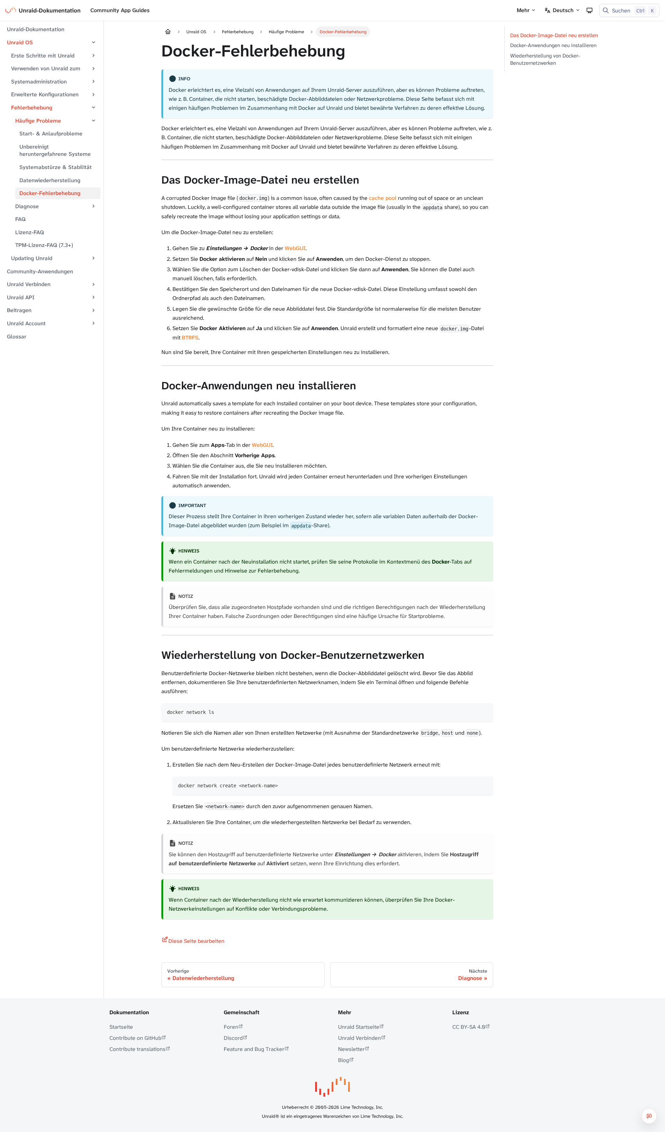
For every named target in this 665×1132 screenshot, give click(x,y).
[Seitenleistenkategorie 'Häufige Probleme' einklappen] (93, 120)
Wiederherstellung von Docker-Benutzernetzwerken (545, 59)
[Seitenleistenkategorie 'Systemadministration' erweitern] (93, 81)
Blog (343, 1060)
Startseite (121, 1027)
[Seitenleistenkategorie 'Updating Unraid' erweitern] (93, 258)
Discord (233, 1038)
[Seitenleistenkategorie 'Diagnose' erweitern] (93, 206)
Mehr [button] (523, 10)
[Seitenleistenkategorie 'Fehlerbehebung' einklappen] (93, 108)
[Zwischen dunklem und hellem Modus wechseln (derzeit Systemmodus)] (589, 10)
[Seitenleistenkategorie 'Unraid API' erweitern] (93, 297)
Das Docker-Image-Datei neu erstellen (554, 35)
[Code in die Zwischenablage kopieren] (484, 711)
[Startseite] (168, 31)
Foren (231, 1027)
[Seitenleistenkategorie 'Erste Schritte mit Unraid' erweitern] (93, 55)
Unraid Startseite (358, 1027)
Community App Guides (120, 10)
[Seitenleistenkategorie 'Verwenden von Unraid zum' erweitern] (93, 68)
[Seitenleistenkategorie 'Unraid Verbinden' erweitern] (93, 284)
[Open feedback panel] (649, 1116)
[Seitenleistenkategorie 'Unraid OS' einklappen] (93, 42)
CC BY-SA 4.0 (468, 1027)
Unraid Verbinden (359, 1038)
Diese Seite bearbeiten (196, 941)
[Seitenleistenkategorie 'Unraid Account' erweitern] (93, 323)
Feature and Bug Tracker (254, 1049)
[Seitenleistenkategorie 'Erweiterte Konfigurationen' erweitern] (93, 94)
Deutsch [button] (563, 10)
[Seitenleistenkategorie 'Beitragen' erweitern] (93, 310)
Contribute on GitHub (135, 1038)
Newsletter (351, 1049)
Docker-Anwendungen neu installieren (553, 45)
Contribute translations (137, 1049)
